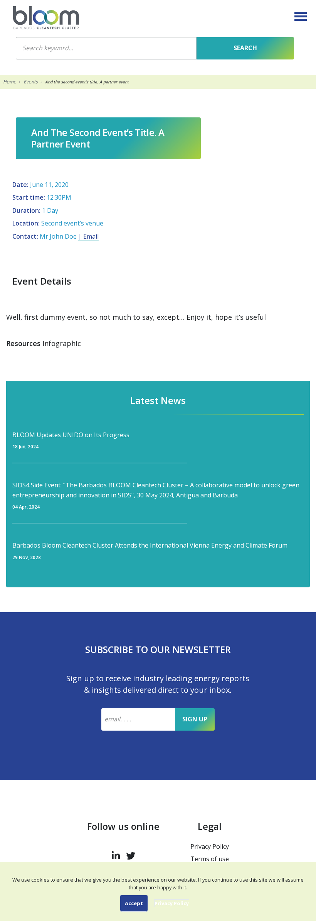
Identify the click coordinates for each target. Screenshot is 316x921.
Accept (134, 903)
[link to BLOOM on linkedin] (116, 854)
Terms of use (209, 859)
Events (31, 81)
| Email (88, 236)
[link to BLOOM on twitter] (130, 854)
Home (9, 81)
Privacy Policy (209, 846)
